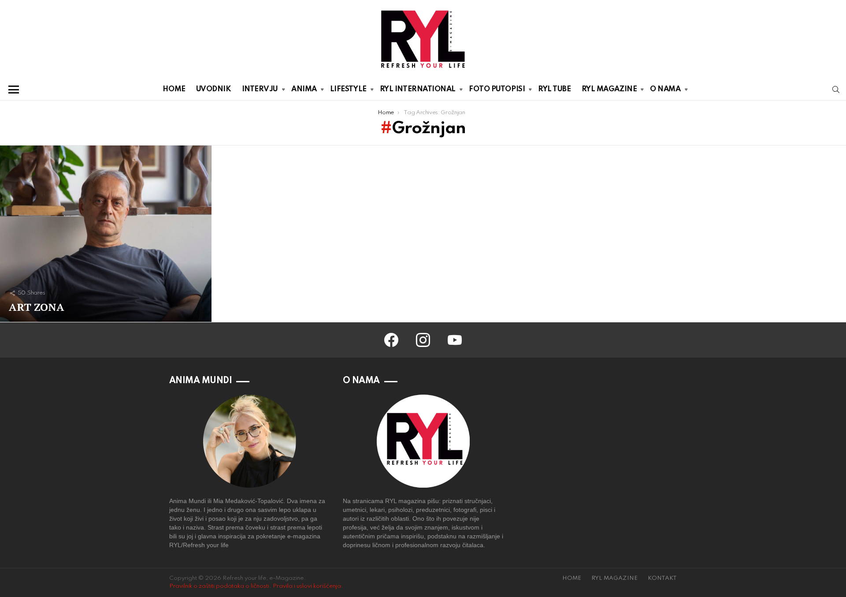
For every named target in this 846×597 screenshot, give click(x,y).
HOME (174, 89)
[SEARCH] (835, 89)
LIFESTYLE (348, 89)
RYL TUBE (554, 89)
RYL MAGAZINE (609, 89)
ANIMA (304, 89)
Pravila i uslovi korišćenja (307, 586)
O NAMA (665, 89)
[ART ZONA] (106, 234)
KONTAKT (662, 578)
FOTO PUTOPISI (497, 89)
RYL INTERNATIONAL (418, 89)
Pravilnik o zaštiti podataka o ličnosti (219, 586)
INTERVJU (260, 89)
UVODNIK (213, 89)
